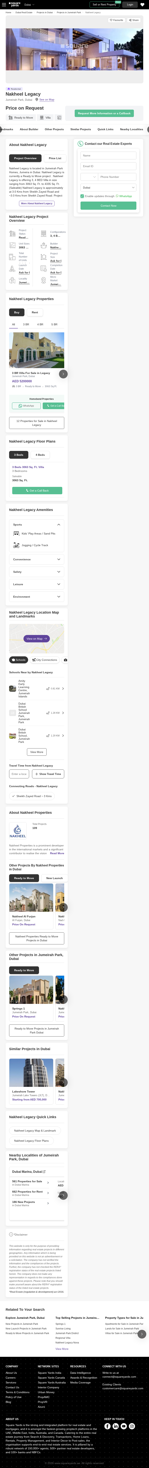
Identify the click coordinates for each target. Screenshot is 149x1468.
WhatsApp (28, 405)
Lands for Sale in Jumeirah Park (122, 1328)
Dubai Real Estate (24, 12)
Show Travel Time (50, 774)
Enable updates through (108, 196)
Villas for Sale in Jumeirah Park (121, 1333)
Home (8, 12)
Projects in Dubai (45, 12)
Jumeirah (56, 284)
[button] (108, 187)
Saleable (17, 476)
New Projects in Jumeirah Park (22, 1324)
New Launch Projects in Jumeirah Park (26, 1328)
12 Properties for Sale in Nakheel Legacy (36, 422)
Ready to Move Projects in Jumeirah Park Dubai (37, 1030)
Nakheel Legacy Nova (67, 1342)
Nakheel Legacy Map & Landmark (35, 1130)
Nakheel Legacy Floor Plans (31, 1140)
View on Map (35, 638)
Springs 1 (60, 1324)
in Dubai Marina (27, 1183)
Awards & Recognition (83, 1377)
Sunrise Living (63, 1328)
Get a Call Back (58, 405)
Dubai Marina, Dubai (27, 1171)
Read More (57, 853)
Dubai (27, 4)
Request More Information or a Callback (104, 113)
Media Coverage (80, 1382)
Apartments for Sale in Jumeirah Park (124, 1324)
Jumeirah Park (28, 282)
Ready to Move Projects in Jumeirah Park (27, 1333)
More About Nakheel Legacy (36, 203)
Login (130, 4)
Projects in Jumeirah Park (69, 12)
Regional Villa (62, 1338)
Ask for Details (60, 260)
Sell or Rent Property (106, 4)
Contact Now (108, 205)
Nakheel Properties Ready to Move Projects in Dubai (36, 938)
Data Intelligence (80, 1372)
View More (36, 752)
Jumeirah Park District (67, 1333)
